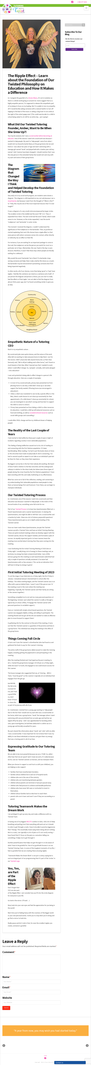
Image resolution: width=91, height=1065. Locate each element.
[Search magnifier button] (83, 24)
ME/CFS (29, 822)
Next (87, 1045)
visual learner (12, 201)
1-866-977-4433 (82, 2)
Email (6, 987)
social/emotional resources (39, 413)
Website (7, 998)
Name (6, 977)
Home (45, 1055)
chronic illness (32, 98)
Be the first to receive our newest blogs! (73, 40)
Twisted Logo (15, 861)
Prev (3, 1045)
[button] (86, 8)
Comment (8, 952)
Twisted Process (20, 509)
